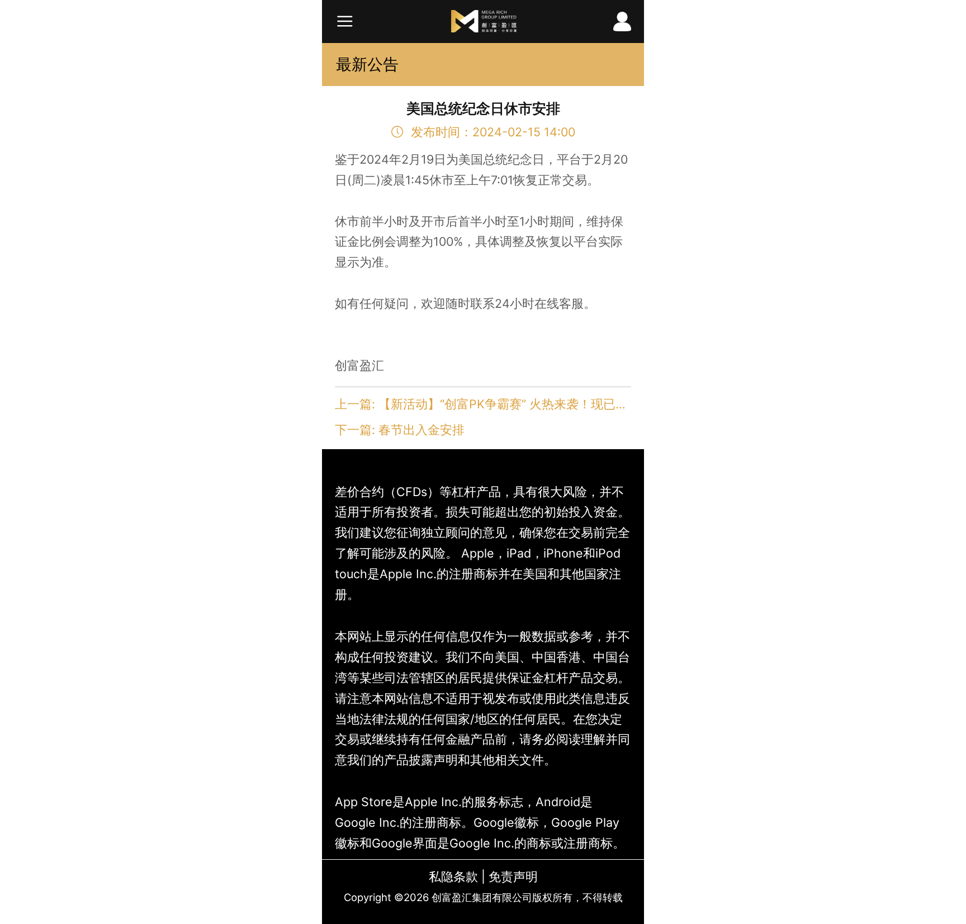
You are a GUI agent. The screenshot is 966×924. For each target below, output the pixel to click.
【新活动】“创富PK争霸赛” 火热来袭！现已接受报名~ (525, 404)
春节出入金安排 (421, 429)
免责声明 (513, 876)
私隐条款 (453, 876)
